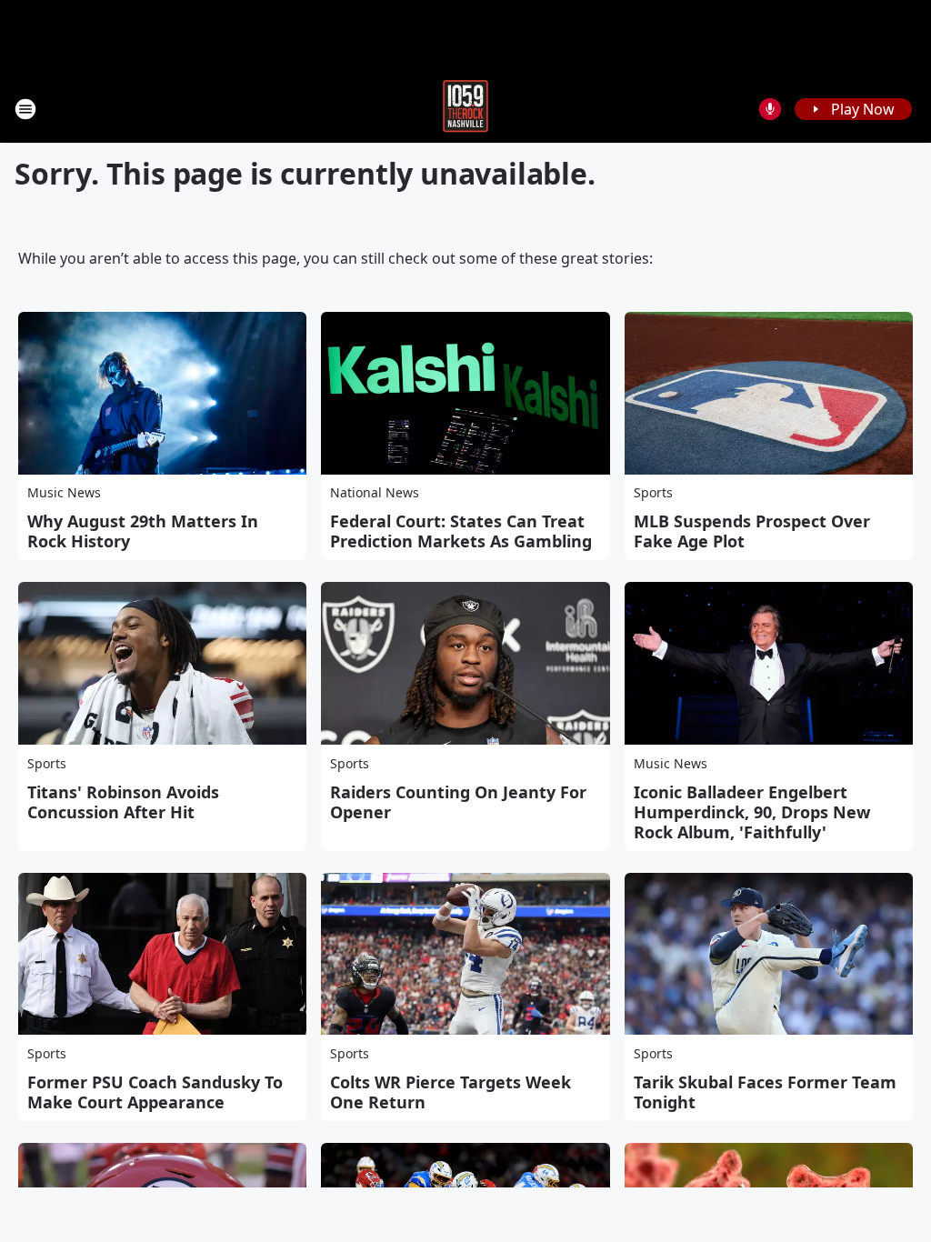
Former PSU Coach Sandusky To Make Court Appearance (155, 1092)
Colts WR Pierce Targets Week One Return (450, 1092)
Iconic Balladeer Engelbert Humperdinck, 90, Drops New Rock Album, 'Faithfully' (752, 812)
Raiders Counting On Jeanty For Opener (458, 802)
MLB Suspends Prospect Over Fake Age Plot (752, 531)
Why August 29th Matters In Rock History (142, 531)
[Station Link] (465, 108)
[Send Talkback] (770, 109)
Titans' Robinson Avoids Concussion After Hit (123, 802)
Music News (64, 492)
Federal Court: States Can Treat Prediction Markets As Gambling (461, 531)
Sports (653, 492)
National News (374, 492)
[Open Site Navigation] (25, 109)
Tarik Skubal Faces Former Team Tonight (765, 1092)
